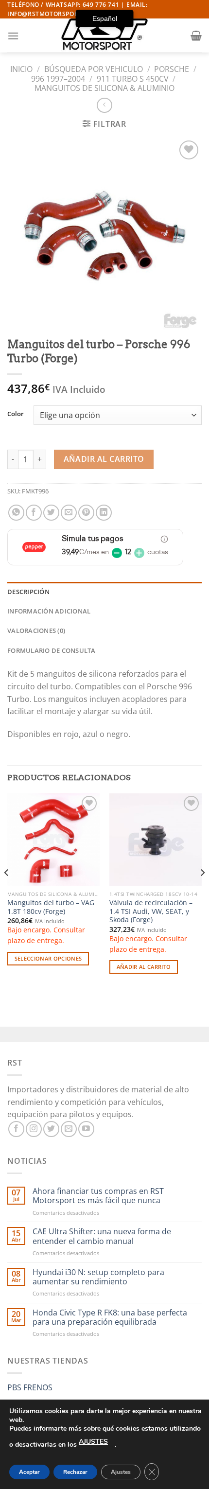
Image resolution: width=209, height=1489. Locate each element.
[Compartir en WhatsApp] (16, 513)
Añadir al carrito (104, 459)
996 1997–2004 (58, 78)
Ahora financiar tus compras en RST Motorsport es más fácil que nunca (98, 1196)
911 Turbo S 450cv (133, 78)
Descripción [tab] (28, 591)
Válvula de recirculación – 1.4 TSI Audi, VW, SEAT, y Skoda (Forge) (150, 911)
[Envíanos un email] (69, 1129)
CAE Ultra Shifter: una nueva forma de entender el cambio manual (102, 1236)
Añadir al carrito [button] (144, 966)
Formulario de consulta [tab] (51, 650)
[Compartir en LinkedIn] (104, 513)
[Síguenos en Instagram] (34, 1129)
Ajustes (121, 1472)
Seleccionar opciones (48, 958)
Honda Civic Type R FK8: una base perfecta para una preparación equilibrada (110, 1317)
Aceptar (29, 1472)
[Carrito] (196, 35)
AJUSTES (93, 1441)
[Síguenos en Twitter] (51, 1129)
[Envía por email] (69, 513)
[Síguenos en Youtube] (86, 1129)
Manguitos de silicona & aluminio (104, 88)
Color (15, 414)
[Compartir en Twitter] (51, 513)
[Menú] (13, 36)
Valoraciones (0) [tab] (36, 630)
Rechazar (75, 1472)
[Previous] (7, 892)
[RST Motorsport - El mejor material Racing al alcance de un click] (104, 35)
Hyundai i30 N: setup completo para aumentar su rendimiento (98, 1277)
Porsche (171, 69)
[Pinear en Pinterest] (86, 513)
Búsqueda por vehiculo (93, 69)
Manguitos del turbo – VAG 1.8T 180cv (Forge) (50, 906)
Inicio (21, 69)
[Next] (202, 892)
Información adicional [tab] (48, 611)
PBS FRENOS (29, 1387)
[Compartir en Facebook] (34, 513)
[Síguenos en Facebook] (16, 1129)
